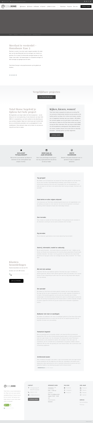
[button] (10, 75)
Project (16, 34)
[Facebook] (87, 1)
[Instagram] (89, 1)
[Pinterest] (90, 1)
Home (10, 34)
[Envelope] (85, 1)
